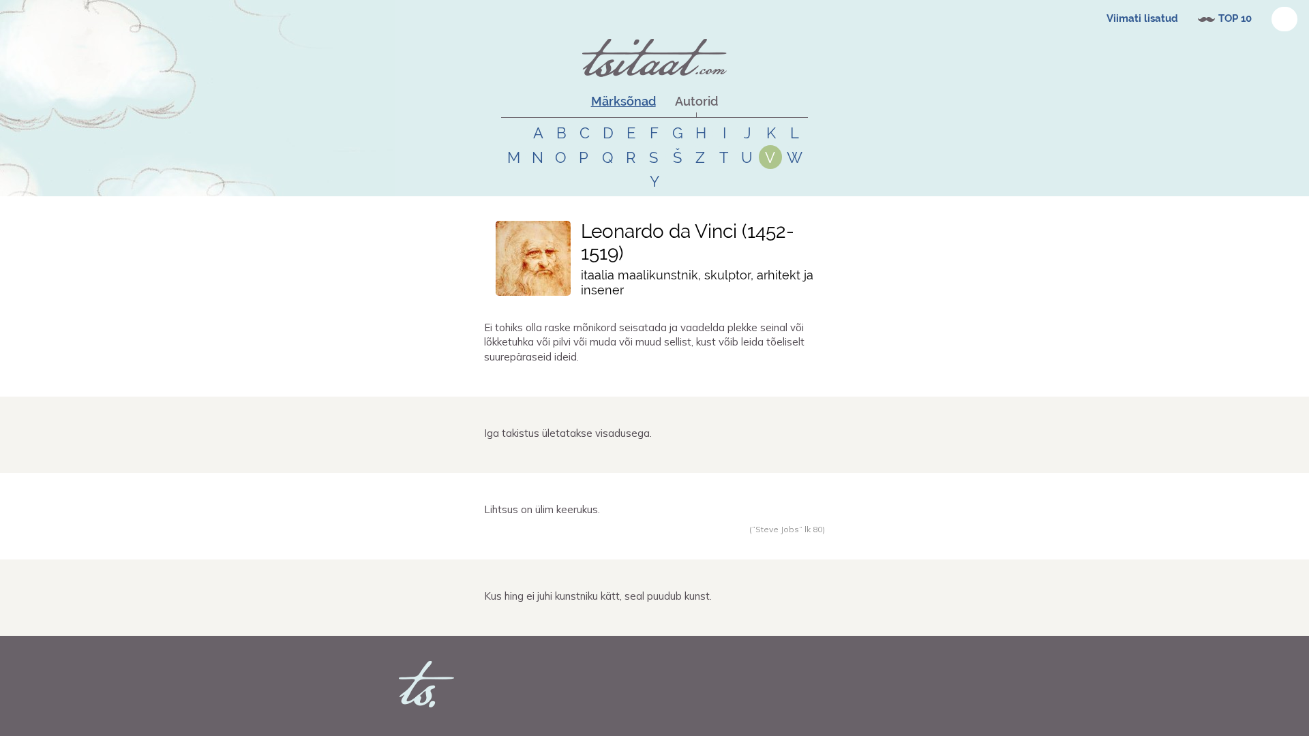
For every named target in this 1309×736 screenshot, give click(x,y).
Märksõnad (623, 101)
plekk (567, 381)
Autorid (696, 101)
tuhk (588, 381)
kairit (511, 457)
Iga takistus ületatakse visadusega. (568, 433)
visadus (563, 457)
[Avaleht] (654, 58)
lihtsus (648, 544)
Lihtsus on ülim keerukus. (542, 509)
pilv (606, 381)
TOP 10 (1235, 18)
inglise (595, 544)
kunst (568, 620)
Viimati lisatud (1142, 18)
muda (626, 381)
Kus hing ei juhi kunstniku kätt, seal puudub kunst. (598, 595)
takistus (596, 457)
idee (647, 381)
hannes (515, 381)
